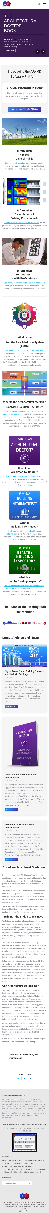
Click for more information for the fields (21, 223)
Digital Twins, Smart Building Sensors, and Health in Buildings (23, 1161)
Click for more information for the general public (24, 163)
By (11, 677)
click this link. (27, 1131)
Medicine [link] (40, 875)
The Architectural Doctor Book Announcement (18, 1163)
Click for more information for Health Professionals (24, 283)
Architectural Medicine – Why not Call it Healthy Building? (21, 1172)
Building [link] (15, 218)
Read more (9, 706)
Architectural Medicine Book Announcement (17, 1166)
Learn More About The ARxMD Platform (24, 109)
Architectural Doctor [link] (13, 362)
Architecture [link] (26, 875)
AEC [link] (32, 223)
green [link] (18, 924)
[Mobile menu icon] (44, 4)
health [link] (30, 169)
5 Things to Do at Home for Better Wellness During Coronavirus (24, 1169)
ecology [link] (5, 912)
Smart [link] (22, 671)
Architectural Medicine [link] (19, 342)
